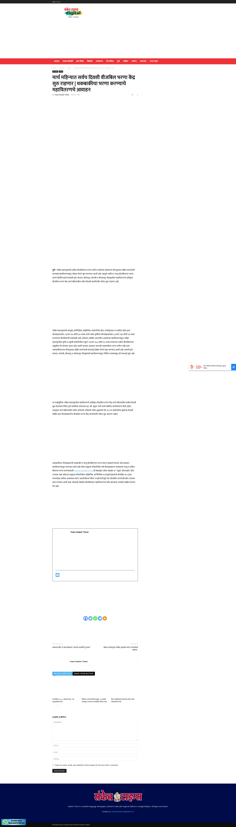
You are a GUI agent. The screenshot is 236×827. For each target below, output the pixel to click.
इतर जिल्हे (80, 61)
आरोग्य (134, 61)
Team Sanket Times (62, 95)
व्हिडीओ (89, 61)
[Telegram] (100, 618)
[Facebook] (54, 100)
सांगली (69, 68)
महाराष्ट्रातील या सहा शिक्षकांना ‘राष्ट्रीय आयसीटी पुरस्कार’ (71, 647)
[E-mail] (57, 576)
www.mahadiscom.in (83, 471)
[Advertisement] (118, 40)
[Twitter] (60, 100)
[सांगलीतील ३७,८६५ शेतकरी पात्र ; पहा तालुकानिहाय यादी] (65, 688)
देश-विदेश (110, 61)
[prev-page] (53, 706)
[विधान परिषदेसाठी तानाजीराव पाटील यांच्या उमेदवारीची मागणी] (124, 688)
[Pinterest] (66, 100)
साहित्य (125, 61)
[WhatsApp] (71, 100)
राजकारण (99, 61)
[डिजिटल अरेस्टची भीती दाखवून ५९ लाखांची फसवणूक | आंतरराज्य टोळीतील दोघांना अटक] (95, 688)
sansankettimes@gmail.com (122, 811)
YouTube (154, 61)
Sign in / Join (56, 2)
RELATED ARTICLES (62, 673)
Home (56, 61)
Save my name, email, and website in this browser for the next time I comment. (86, 765)
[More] (77, 100)
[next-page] (57, 706)
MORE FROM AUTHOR (83, 673)
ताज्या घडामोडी (68, 61)
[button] (181, 61)
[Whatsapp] (95, 618)
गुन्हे (118, 61)
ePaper (143, 61)
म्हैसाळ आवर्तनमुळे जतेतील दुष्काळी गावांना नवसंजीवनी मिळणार (120, 648)
